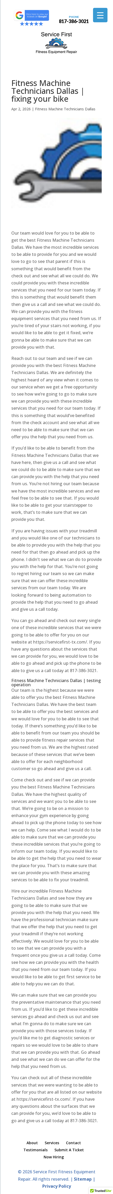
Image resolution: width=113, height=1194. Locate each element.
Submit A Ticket (69, 1149)
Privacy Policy (56, 1186)
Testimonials (35, 1149)
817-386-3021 (74, 19)
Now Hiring (54, 1156)
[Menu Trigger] (100, 15)
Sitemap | (84, 1179)
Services (52, 1142)
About (32, 1142)
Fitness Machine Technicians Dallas (65, 108)
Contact (73, 1142)
